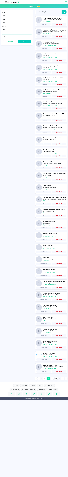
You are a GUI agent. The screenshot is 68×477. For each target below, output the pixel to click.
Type (3, 12)
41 (52, 378)
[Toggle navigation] (66, 2)
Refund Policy (15, 389)
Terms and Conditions (28, 389)
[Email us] (56, 394)
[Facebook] (11, 394)
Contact (32, 385)
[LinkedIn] (26, 394)
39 (44, 378)
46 (62, 378)
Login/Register (53, 389)
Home (16, 385)
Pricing (40, 385)
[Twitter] (34, 394)
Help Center (41, 389)
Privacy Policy (49, 385)
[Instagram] (19, 394)
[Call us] (49, 394)
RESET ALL (10, 41)
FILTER (24, 41)
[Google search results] (41, 394)
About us (24, 385)
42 (56, 378)
